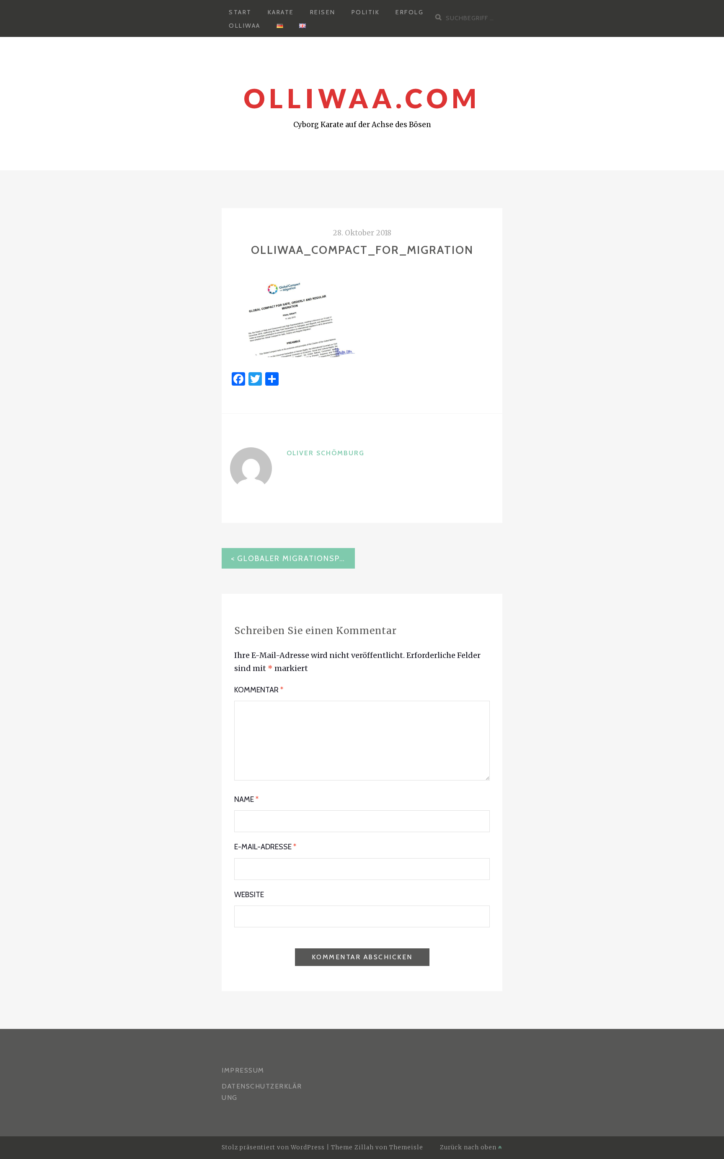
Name (246, 799)
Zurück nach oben (469, 1147)
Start (240, 12)
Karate (281, 12)
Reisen (323, 12)
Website (249, 894)
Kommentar (258, 689)
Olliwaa (245, 25)
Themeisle (406, 1147)
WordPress (308, 1147)
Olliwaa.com (362, 98)
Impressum (243, 1070)
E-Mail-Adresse (265, 846)
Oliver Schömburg (326, 453)
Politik (366, 12)
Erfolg (410, 12)
